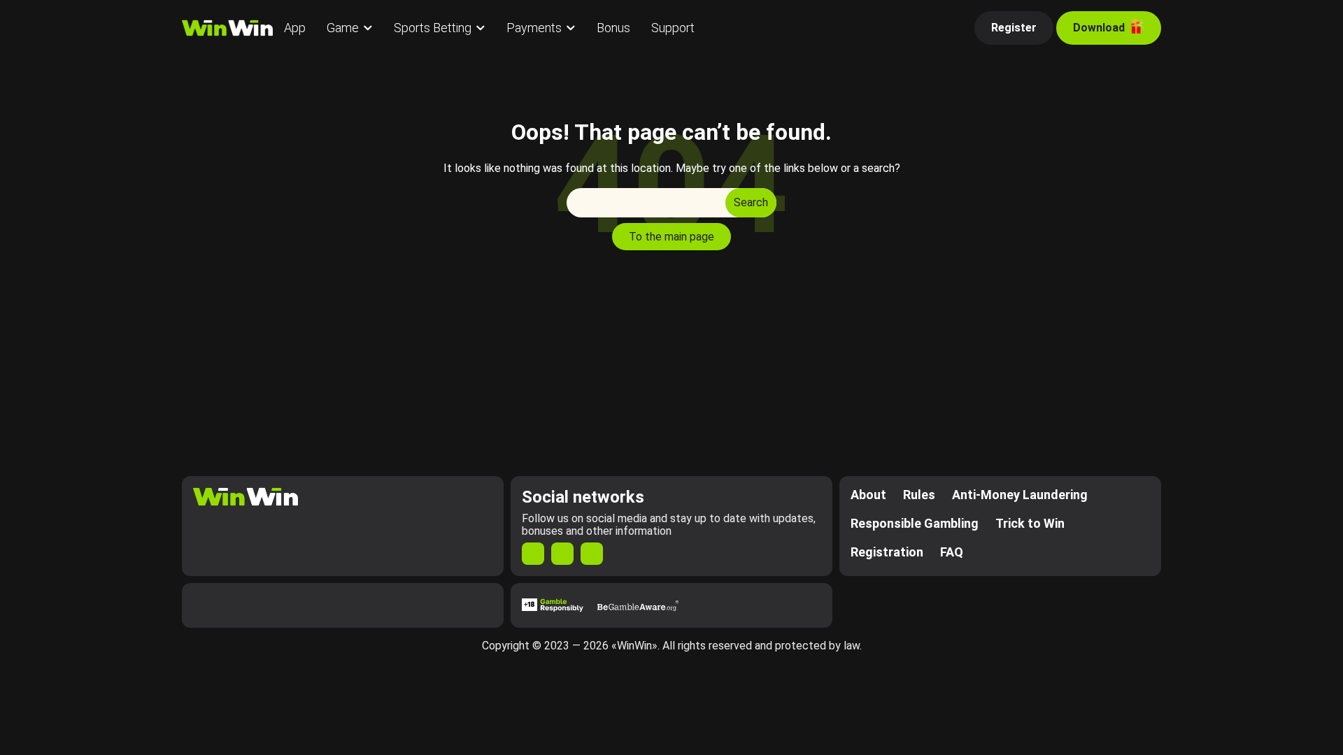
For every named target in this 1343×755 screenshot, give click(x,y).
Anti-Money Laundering (1020, 494)
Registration (887, 552)
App (295, 28)
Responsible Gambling (915, 523)
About (868, 494)
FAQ (951, 552)
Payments (534, 28)
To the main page (671, 236)
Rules (919, 494)
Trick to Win (1030, 523)
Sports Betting (432, 28)
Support (673, 28)
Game (343, 28)
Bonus (613, 28)
